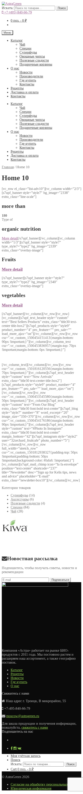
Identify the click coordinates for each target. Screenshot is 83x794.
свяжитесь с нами (34, 727)
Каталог (17, 40)
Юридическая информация (31, 788)
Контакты (26, 84)
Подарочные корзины (35, 64)
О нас (15, 68)
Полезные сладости (34, 60)
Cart (22, 769)
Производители (31, 76)
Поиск (62, 8)
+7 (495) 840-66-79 (17, 12)
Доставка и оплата (25, 92)
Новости (26, 72)
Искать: (7, 8)
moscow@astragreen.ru (22, 716)
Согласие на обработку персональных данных (45, 784)
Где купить (27, 80)
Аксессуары (20, 499)
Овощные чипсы (32, 56)
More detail (10, 238)
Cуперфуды (28, 52)
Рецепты (17, 88)
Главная (8, 167)
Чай (22, 44)
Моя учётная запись (26, 756)
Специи (25, 48)
